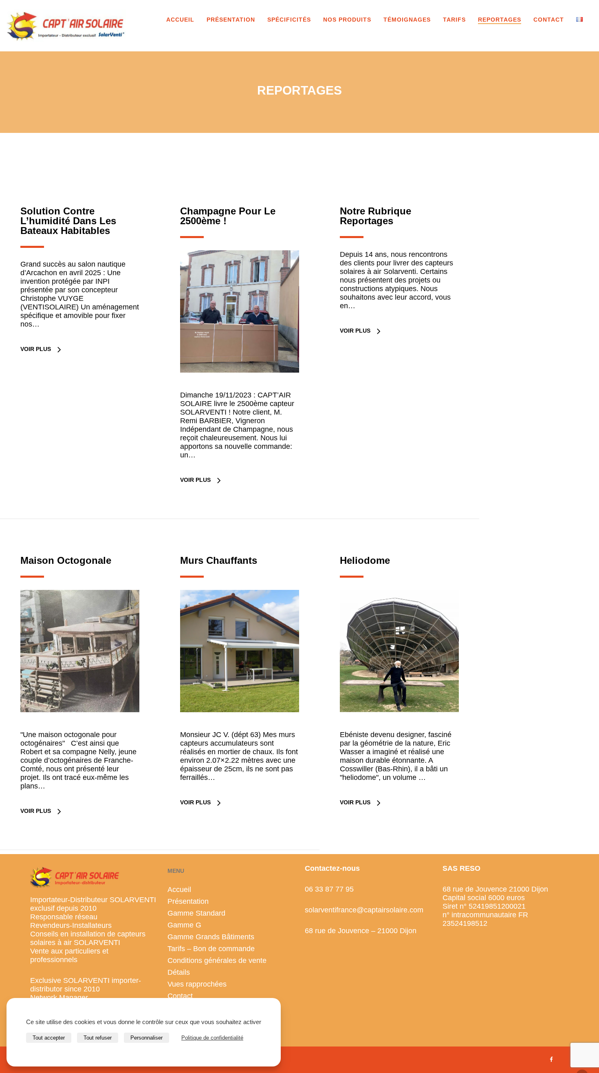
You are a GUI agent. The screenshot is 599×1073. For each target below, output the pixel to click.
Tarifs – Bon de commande (211, 949)
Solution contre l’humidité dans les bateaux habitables (68, 220)
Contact (180, 996)
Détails (178, 972)
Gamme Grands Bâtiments (210, 937)
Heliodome (365, 560)
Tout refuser (98, 1038)
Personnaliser (146, 1038)
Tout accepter (49, 1038)
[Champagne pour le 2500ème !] (239, 386)
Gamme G (184, 925)
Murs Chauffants (218, 560)
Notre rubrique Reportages (375, 215)
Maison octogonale (65, 560)
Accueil (179, 889)
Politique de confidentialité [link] (212, 1038)
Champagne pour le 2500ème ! (227, 215)
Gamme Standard (196, 913)
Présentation (188, 901)
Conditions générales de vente (216, 960)
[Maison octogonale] (79, 726)
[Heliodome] (399, 726)
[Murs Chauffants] (239, 726)
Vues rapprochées (197, 984)
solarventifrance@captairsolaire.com (364, 910)
